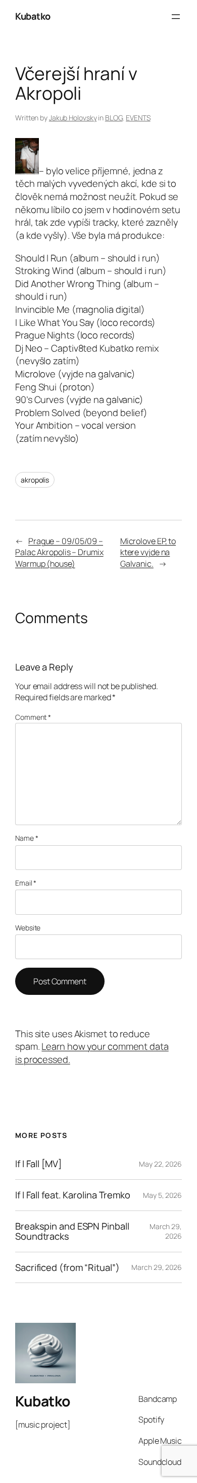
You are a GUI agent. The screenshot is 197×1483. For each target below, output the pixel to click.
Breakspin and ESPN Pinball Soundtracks (72, 1231)
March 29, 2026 (166, 1231)
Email (25, 883)
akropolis (35, 480)
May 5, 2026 (162, 1195)
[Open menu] (176, 17)
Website (27, 927)
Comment (33, 717)
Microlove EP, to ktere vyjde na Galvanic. (148, 552)
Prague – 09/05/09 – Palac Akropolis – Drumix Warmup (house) (59, 552)
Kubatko (33, 16)
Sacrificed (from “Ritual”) (67, 1267)
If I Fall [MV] (38, 1164)
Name (26, 838)
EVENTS (138, 117)
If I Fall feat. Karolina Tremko (72, 1195)
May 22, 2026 (160, 1164)
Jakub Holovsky (73, 117)
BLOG (114, 117)
